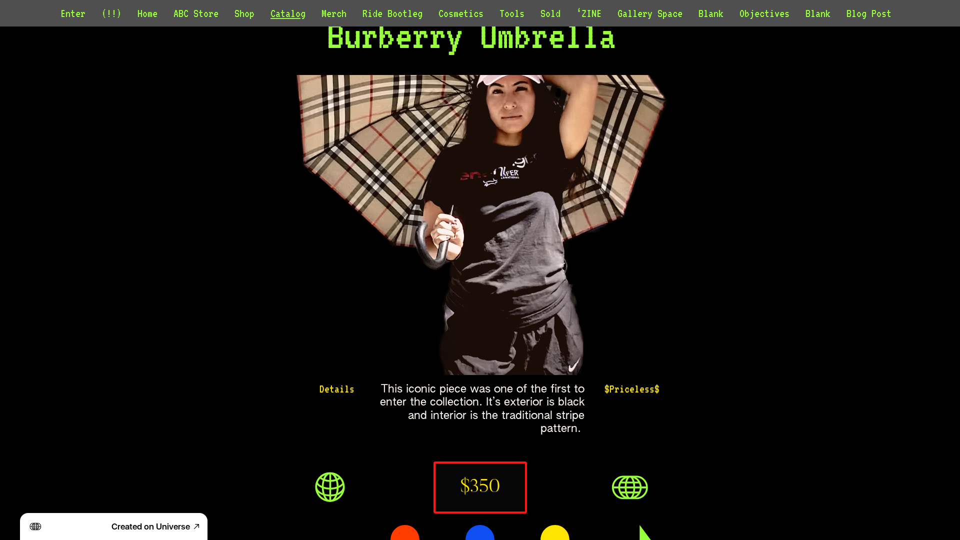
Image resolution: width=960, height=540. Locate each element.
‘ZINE (589, 13)
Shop (244, 13)
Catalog (288, 13)
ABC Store (196, 13)
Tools (512, 13)
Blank (711, 13)
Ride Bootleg (392, 13)
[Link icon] (330, 487)
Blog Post (869, 13)
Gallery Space (650, 13)
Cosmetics (461, 13)
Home (148, 13)
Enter (73, 13)
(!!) (112, 13)
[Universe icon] (630, 487)
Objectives (765, 13)
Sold (550, 13)
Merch (334, 13)
